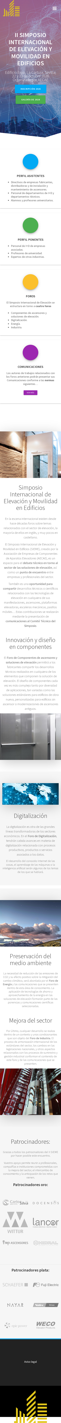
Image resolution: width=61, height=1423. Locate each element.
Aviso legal (30, 1361)
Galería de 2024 (30, 99)
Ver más (30, 392)
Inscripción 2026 (30, 88)
